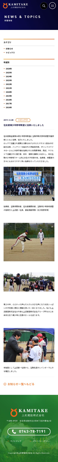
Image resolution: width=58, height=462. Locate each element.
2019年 (9, 96)
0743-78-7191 (32, 431)
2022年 (9, 84)
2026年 (9, 68)
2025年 (9, 72)
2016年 (9, 107)
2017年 (9, 103)
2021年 (9, 88)
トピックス (10, 52)
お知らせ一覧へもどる (20, 384)
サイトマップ (15, 441)
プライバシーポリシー (42, 441)
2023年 (9, 80)
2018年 (9, 99)
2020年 (9, 92)
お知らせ (9, 48)
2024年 (9, 76)
